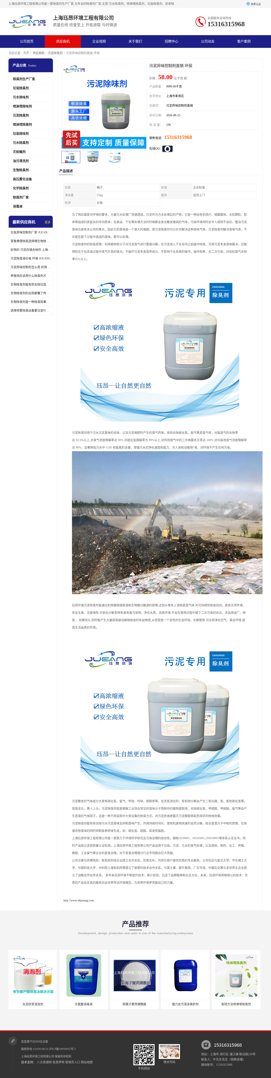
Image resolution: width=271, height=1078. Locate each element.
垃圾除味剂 (21, 133)
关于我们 (135, 41)
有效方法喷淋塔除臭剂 (185, 1004)
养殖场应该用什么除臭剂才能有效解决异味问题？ (31, 275)
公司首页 (26, 41)
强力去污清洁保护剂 (134, 1004)
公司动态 (207, 41)
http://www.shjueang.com (79, 900)
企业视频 (99, 41)
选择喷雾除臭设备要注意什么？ (31, 310)
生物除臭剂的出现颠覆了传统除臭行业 (31, 293)
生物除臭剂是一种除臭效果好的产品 (31, 301)
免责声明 (58, 1062)
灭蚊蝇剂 (19, 152)
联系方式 (26, 54)
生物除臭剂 (21, 170)
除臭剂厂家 (21, 197)
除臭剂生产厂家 (24, 79)
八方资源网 (44, 1062)
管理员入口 (72, 1062)
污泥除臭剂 (55, 53)
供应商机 (63, 41)
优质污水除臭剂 (236, 1004)
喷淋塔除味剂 (22, 106)
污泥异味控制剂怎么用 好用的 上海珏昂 (31, 267)
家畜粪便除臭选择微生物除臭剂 (31, 241)
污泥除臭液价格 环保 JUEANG (30, 258)
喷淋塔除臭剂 (22, 124)
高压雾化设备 (22, 179)
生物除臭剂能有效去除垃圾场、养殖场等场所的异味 (31, 284)
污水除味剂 (21, 97)
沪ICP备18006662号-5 (62, 1048)
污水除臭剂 (21, 142)
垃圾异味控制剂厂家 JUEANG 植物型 (31, 232)
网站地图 (87, 1062)
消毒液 (17, 206)
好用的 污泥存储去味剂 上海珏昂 (31, 249)
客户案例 (244, 41)
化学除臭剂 (21, 188)
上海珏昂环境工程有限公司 (37, 1056)
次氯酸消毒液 (33, 1004)
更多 (48, 222)
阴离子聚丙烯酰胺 (83, 1004)
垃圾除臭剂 (21, 88)
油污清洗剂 (21, 161)
